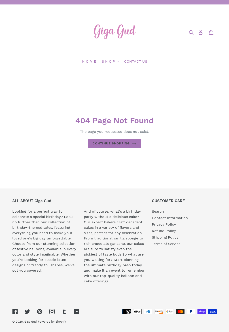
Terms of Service (166, 244)
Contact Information (170, 218)
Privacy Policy (164, 224)
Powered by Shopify (52, 321)
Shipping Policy (165, 237)
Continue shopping (111, 143)
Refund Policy (164, 231)
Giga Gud (30, 321)
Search (158, 211)
